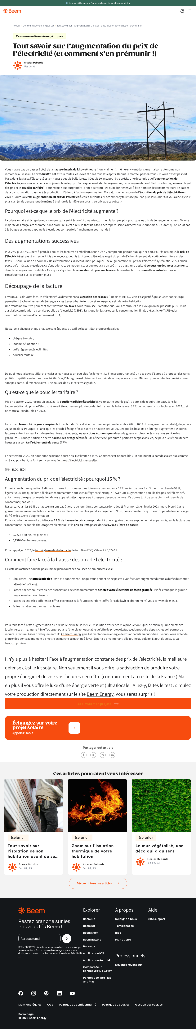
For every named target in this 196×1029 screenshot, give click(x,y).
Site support (156, 919)
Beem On (89, 919)
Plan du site (123, 939)
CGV (50, 1004)
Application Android (96, 960)
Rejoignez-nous (126, 919)
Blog (118, 932)
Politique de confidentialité (77, 1004)
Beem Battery (92, 939)
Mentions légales (29, 1004)
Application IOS (93, 953)
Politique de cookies (115, 1004)
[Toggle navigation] (190, 11)
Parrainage (25, 1014)
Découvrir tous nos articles (94, 883)
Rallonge (89, 946)
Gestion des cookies (149, 1004)
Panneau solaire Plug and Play (97, 979)
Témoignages (124, 926)
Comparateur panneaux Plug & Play (97, 969)
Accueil (16, 25)
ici (19, 956)
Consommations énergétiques (38, 25)
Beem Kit (89, 926)
